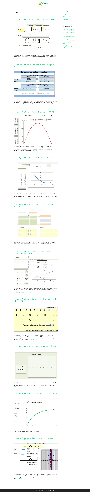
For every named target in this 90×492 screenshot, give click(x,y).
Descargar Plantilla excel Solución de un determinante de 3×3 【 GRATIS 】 (35, 300)
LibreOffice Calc (66, 17)
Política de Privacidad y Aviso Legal (47, 490)
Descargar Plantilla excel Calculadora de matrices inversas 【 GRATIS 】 (36, 205)
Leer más (16, 57)
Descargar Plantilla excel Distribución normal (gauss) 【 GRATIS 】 (69, 38)
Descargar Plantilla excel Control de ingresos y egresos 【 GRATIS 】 (68, 34)
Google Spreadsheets (67, 16)
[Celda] (45, 3)
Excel (64, 14)
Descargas (65, 19)
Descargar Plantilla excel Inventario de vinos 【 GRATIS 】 (68, 42)
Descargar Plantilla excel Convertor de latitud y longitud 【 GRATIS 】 (35, 66)
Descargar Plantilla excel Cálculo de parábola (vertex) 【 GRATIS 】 (34, 158)
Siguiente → (18, 485)
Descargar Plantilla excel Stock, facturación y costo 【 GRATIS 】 (69, 46)
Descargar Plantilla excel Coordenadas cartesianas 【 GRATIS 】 (36, 347)
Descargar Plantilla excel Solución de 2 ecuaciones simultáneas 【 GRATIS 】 (32, 253)
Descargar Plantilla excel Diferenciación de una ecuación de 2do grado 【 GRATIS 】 (35, 439)
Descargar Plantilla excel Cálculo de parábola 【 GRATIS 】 (35, 112)
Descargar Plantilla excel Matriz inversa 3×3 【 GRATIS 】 (34, 19)
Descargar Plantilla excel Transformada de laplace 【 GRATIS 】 (36, 394)
